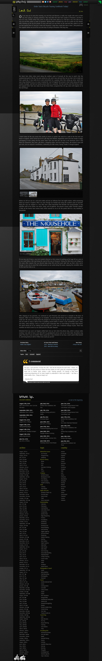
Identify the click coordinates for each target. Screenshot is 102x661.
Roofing (43, 539)
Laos (62, 473)
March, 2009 (23, 628)
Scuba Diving (44, 609)
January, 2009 (23, 632)
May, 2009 (22, 625)
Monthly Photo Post (46, 644)
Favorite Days (44, 494)
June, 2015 (22, 483)
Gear (42, 617)
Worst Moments (45, 500)
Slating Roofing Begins (25, 426)
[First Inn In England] (51, 169)
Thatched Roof (44, 555)
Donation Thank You (46, 492)
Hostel (42, 592)
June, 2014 (22, 506)
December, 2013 (24, 518)
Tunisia (63, 498)
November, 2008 (24, 636)
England (38, 354)
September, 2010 (24, 593)
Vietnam (63, 500)
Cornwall (32, 354)
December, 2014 (24, 494)
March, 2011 (23, 582)
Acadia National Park (46, 582)
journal (55, 2)
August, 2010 (23, 595)
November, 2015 (24, 473)
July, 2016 (22, 457)
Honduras (63, 467)
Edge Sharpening (45, 516)
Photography (44, 576)
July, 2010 (22, 597)
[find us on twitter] (45, 2)
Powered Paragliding (46, 603)
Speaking (43, 457)
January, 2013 (23, 539)
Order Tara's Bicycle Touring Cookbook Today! (51, 7)
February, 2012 (24, 560)
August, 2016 (23, 455)
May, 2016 (22, 461)
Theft (42, 498)
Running (43, 648)
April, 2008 (22, 648)
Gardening (43, 521)
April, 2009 (22, 627)
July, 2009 (22, 621)
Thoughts (43, 650)
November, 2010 (24, 590)
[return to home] (20, 1)
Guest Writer (44, 496)
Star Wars (43, 611)
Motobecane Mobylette (47, 599)
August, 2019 (23, 451)
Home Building (45, 527)
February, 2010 (24, 607)
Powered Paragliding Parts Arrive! (49, 428)
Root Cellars (44, 541)
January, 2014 (23, 516)
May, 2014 (22, 508)
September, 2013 (24, 523)
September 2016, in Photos (26, 412)
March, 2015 (23, 488)
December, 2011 (24, 564)
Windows (43, 564)
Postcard (43, 578)
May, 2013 (22, 531)
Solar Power (44, 547)
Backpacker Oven (45, 477)
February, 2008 (24, 652)
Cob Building (44, 508)
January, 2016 (23, 469)
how (80, 2)
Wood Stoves (44, 566)
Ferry (42, 463)
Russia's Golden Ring (46, 607)
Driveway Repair (44, 419)
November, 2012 (24, 543)
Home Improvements (25, 436)
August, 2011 (23, 572)
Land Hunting (44, 529)
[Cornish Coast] (51, 51)
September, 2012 (24, 547)
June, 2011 (22, 576)
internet (75, 2)
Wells (42, 562)
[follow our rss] (43, 2)
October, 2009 (23, 615)
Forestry (43, 518)
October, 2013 (23, 521)
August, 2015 (23, 479)
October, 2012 (23, 545)
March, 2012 (23, 558)
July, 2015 (22, 481)
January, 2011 (23, 586)
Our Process (44, 453)
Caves (42, 584)
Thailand (63, 496)
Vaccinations (44, 627)
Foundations (44, 520)
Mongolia (63, 481)
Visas (42, 628)
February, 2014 (24, 514)
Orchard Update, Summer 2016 (48, 438)
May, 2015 (22, 485)
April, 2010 (22, 603)
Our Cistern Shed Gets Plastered (69, 423)
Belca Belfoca (44, 572)
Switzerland (64, 494)
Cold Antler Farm (45, 510)
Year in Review (45, 656)
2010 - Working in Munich (51, 344)
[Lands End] (51, 112)
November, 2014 (24, 496)
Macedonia (64, 479)
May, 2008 (22, 646)
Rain (27, 354)
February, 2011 (24, 584)
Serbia (62, 492)
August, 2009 (23, 619)
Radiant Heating (45, 537)
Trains (42, 471)
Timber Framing (45, 556)
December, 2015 (24, 471)
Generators (44, 523)
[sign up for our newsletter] (50, 2)
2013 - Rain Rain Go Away (51, 346)
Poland (63, 485)
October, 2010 (23, 592)
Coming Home (44, 586)
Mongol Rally (44, 597)
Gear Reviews (44, 619)
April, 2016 (22, 463)
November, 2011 (24, 566)
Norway (63, 483)
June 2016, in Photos (45, 424)
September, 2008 (24, 640)
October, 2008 (23, 638)
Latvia (62, 475)
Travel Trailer (44, 558)
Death (42, 636)
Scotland (63, 490)
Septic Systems (45, 543)
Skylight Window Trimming (47, 433)
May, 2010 (22, 601)
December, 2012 (24, 541)
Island (42, 593)
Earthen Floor (44, 514)
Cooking (43, 487)
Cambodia (63, 453)
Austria (63, 451)
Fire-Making (44, 479)
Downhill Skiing (45, 638)
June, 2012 (22, 553)
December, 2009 (24, 611)
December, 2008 (24, 634)
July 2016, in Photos (25, 441)
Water (42, 560)
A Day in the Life (77, 344)
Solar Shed (43, 549)
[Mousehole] (51, 291)
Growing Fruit (44, 525)
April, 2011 (22, 580)
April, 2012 (22, 556)
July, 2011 (22, 574)
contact (85, 2)
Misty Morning (23, 417)
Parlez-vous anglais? (25, 344)
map (65, 2)
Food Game (44, 488)
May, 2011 (22, 578)
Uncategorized (45, 652)
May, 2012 (22, 555)
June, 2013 (22, 529)
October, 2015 (23, 475)
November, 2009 (24, 613)
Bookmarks (86, 5)
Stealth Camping (45, 483)
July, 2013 (22, 527)
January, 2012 (23, 562)
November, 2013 (24, 520)
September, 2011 (24, 570)
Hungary (63, 469)
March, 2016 (23, 465)
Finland (63, 459)
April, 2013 (22, 533)
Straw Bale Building (46, 553)
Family (43, 640)
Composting (44, 512)
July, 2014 (22, 504)
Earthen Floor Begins (66, 438)
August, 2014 (23, 502)
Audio (42, 570)
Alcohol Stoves (45, 475)
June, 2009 (22, 623)
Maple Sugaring (45, 531)
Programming (44, 455)
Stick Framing (44, 551)
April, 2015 (22, 487)
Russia (62, 488)
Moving (43, 646)
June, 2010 (22, 599)
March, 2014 (23, 512)
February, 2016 (24, 467)
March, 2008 (23, 650)
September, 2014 (24, 500)
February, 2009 (24, 630)
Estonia (63, 457)
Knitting (43, 642)
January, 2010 (23, 609)
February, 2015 (24, 490)
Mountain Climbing (46, 467)
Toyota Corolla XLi (45, 613)
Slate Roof (43, 545)
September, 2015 (24, 477)
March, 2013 (23, 535)
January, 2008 (23, 654)
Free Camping (44, 481)
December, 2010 (24, 588)
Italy (62, 471)
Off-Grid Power (45, 533)
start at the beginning (76, 400)
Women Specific (45, 654)
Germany (63, 463)
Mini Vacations (45, 595)
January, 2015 (23, 492)
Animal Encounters (46, 632)
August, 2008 (23, 642)
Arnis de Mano (44, 634)
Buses (42, 461)
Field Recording (45, 574)
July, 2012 (22, 551)
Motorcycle (44, 601)
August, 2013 (23, 525)
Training (43, 625)
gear (70, 2)
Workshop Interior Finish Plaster (48, 443)
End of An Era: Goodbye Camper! (28, 431)
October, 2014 (23, 498)
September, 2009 (24, 617)
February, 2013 (24, 537)
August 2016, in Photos (25, 422)
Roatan (43, 605)
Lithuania (63, 477)
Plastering (43, 535)
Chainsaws (44, 506)
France (62, 461)
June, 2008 (22, 644)
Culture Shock (44, 590)
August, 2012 (23, 549)
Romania (63, 487)
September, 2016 (24, 453)
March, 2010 (23, 605)
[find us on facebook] (48, 2)
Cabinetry (43, 504)
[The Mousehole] (51, 234)
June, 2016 (22, 459)
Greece (63, 465)
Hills (42, 465)
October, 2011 (23, 568)
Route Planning (45, 623)
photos (61, 2)
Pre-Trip (43, 621)
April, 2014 (22, 510)
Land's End (25, 10)
